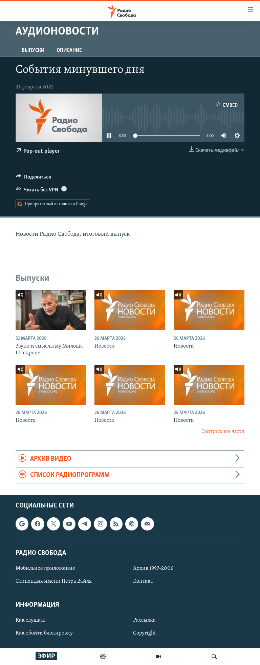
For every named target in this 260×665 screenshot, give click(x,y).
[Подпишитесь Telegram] (84, 523)
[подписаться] (147, 523)
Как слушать (30, 620)
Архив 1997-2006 (153, 568)
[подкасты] (103, 656)
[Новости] (129, 310)
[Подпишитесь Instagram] (100, 523)
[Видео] (158, 656)
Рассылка (144, 620)
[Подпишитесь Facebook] (37, 523)
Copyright (144, 633)
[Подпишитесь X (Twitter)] (53, 523)
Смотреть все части (222, 431)
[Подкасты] (131, 523)
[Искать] (214, 656)
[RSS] (116, 523)
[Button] (33, 178)
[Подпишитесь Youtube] (69, 523)
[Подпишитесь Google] (22, 523)
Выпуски (33, 50)
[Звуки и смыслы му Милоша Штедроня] (51, 310)
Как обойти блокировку (44, 633)
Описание (69, 50)
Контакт (143, 581)
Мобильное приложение (45, 568)
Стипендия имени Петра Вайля (54, 581)
